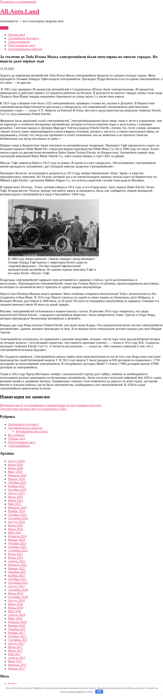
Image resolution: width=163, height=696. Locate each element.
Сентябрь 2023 (18, 550)
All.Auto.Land (19, 11)
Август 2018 (16, 600)
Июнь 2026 (15, 468)
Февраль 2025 (17, 507)
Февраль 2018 (17, 622)
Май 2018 (14, 611)
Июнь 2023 (15, 557)
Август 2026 (16, 461)
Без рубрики (16, 435)
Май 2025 (14, 504)
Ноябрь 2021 (16, 575)
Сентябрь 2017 (18, 640)
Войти (12, 683)
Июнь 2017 (15, 650)
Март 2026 (15, 471)
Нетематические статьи (32, 431)
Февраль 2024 (17, 536)
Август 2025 (16, 493)
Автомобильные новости (25, 49)
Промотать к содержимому (18, 1)
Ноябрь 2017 (16, 632)
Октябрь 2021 (17, 579)
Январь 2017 (16, 668)
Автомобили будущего (23, 38)
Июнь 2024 (15, 529)
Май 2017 (14, 654)
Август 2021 (16, 586)
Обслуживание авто (21, 45)
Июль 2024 (15, 525)
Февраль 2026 (17, 475)
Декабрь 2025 (17, 482)
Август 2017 (16, 643)
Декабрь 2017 (17, 629)
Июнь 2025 (15, 500)
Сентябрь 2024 (18, 518)
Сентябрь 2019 (18, 589)
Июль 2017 (15, 647)
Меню (4, 28)
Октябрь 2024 (17, 514)
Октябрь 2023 (17, 547)
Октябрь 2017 (17, 636)
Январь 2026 (16, 479)
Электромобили (19, 42)
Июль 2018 (15, 604)
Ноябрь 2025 (16, 486)
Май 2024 (14, 532)
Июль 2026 (15, 464)
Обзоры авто (16, 34)
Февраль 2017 (17, 665)
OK (99, 691)
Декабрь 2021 (17, 572)
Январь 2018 (16, 625)
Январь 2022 (16, 568)
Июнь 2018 (15, 607)
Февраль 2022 (17, 564)
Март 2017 (15, 661)
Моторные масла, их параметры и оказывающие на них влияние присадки (50, 405)
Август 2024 (16, 522)
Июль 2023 (15, 554)
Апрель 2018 (16, 615)
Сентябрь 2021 (18, 582)
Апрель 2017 (16, 657)
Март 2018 (15, 618)
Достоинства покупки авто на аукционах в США (33, 408)
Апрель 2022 (16, 561)
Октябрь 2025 (17, 489)
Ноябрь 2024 (16, 511)
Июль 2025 (15, 497)
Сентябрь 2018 (18, 597)
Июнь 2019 (15, 593)
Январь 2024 (16, 539)
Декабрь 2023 (17, 543)
